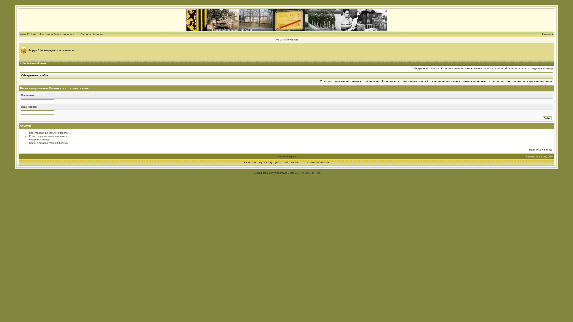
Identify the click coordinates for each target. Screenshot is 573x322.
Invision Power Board (282, 173)
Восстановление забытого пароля (48, 132)
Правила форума (92, 34)
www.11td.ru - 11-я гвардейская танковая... (48, 34)
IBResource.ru (319, 162)
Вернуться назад (540, 149)
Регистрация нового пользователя (48, 136)
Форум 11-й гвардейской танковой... (52, 50)
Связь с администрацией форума (48, 143)
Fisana (295, 162)
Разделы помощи (39, 139)
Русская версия (261, 173)
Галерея (547, 34)
